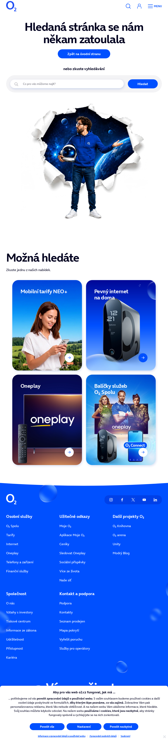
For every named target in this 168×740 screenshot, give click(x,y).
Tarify (10, 535)
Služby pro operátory (74, 648)
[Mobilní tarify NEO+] (47, 325)
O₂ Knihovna (122, 526)
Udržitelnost (15, 639)
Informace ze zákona (21, 630)
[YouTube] (144, 499)
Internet (12, 544)
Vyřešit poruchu (70, 639)
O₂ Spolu (12, 526)
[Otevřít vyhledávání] (128, 6)
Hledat (142, 84)
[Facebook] (122, 499)
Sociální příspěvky (72, 562)
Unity (116, 544)
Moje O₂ (65, 526)
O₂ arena (119, 535)
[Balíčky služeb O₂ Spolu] (121, 420)
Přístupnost (14, 648)
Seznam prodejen (72, 621)
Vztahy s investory (19, 612)
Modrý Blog (121, 553)
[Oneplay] (47, 420)
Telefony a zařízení (19, 562)
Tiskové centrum (18, 621)
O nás (10, 603)
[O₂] (11, 6)
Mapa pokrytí (69, 630)
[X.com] (133, 499)
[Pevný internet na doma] (121, 325)
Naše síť (65, 580)
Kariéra (11, 657)
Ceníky (64, 544)
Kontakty (66, 612)
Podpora (65, 603)
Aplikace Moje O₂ (72, 535)
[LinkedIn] (155, 499)
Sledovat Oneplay (72, 553)
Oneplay (12, 553)
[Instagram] (111, 499)
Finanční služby (17, 571)
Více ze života (69, 571)
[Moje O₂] (139, 6)
